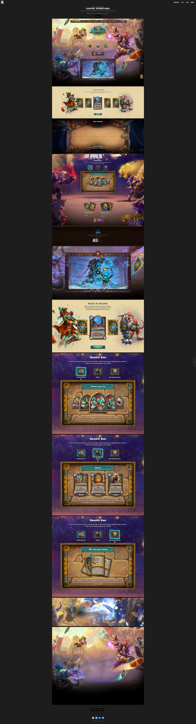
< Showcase (95, 709)
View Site (98, 16)
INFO (187, 2)
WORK (182, 2)
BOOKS (192, 2)
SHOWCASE (176, 2)
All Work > (101, 709)
